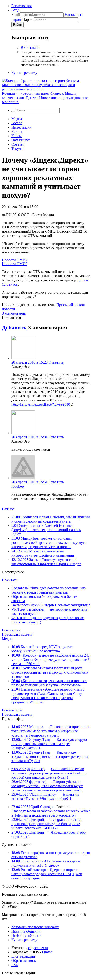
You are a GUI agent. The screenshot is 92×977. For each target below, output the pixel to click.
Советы (17, 144)
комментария (14, 313)
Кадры (16, 131)
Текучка (17, 149)
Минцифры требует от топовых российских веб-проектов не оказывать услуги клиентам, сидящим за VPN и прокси (49, 542)
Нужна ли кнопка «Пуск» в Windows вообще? (45, 796)
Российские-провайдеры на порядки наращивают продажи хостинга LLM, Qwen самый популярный (46, 874)
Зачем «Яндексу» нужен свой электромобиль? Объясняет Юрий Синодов (46, 562)
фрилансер (36, 769)
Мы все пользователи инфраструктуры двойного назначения (42, 553)
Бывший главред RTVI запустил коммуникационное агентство (42, 649)
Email (15, 15)
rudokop (17, 486)
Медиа (16, 119)
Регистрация (21, 6)
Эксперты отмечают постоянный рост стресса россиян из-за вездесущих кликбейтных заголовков (49, 672)
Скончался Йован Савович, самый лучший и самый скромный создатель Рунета (50, 519)
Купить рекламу (24, 73)
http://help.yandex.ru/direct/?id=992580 (40, 404)
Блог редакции (23, 956)
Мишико (36, 727)
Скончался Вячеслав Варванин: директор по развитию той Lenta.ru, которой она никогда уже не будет (49, 773)
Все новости (12, 710)
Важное (8, 509)
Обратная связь (23, 961)
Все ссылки (11, 630)
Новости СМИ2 (14, 260)
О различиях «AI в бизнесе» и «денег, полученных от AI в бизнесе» (46, 863)
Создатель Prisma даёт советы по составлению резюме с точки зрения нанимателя (48, 590)
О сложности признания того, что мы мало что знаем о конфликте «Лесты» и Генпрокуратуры (50, 731)
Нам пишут (20, 140)
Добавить (14, 327)
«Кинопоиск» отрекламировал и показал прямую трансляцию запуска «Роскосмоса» (49, 683)
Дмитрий (36, 819)
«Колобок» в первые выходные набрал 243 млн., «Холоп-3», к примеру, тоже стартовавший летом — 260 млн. (50, 659)
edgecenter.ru (38, 948)
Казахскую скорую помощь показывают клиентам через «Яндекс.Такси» (49, 743)
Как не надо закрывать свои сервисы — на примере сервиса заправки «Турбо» (49, 756)
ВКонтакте (29, 47)
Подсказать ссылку (17, 634)
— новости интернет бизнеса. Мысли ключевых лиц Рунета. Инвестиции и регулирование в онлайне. (45, 97)
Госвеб (16, 123)
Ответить (56, 362)
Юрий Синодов (41, 807)
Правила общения (25, 931)
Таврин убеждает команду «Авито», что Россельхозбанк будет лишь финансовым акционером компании (47, 786)
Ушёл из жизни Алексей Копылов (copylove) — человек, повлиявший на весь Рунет (46, 530)
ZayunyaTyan (39, 739)
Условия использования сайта (35, 927)
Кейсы (16, 136)
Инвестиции (21, 127)
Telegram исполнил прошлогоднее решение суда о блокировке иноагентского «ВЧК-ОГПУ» (46, 823)
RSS (14, 965)
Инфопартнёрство (26, 935)
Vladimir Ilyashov (42, 794)
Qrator (47, 952)
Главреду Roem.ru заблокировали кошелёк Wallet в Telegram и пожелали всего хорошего (50, 813)
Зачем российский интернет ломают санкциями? (50, 605)
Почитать (9, 580)
